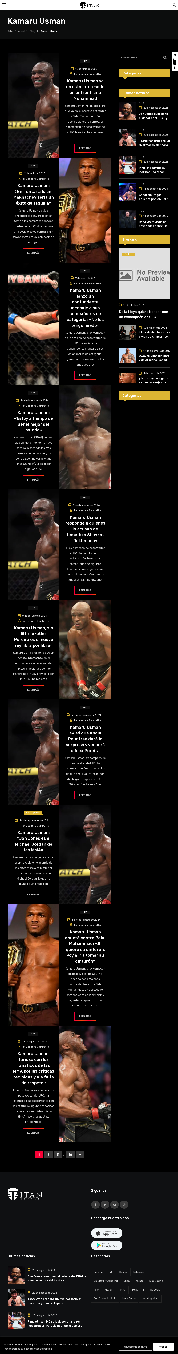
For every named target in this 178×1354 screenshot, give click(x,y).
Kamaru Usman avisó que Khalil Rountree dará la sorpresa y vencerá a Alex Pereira (85, 739)
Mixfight (109, 1289)
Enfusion (138, 1272)
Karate (139, 1280)
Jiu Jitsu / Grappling (106, 1280)
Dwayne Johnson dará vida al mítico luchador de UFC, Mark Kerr (154, 360)
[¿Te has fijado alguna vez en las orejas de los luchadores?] (127, 378)
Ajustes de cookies (135, 1346)
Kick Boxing (156, 1280)
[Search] (174, 5)
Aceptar (164, 1346)
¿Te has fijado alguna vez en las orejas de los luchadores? (153, 382)
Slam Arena (129, 1298)
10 (70, 1155)
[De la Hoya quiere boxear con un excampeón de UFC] (144, 273)
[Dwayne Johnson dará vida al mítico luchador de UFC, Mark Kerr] (127, 355)
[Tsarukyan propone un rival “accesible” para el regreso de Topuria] (127, 137)
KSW (96, 1289)
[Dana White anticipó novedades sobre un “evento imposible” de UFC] (127, 219)
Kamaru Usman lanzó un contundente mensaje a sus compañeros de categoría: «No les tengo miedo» (85, 308)
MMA (141, 103)
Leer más (85, 148)
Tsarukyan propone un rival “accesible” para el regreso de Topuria (154, 145)
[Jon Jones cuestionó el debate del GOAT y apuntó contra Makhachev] (127, 111)
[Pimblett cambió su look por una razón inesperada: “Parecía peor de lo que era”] (127, 165)
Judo (127, 1280)
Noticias (155, 1289)
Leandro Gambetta (89, 74)
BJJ (110, 1272)
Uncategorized (150, 1298)
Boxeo (123, 1272)
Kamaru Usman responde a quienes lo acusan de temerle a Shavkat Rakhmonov (85, 529)
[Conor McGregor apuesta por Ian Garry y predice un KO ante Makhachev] (127, 192)
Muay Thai (138, 1289)
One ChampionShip (105, 1298)
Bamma (98, 1272)
